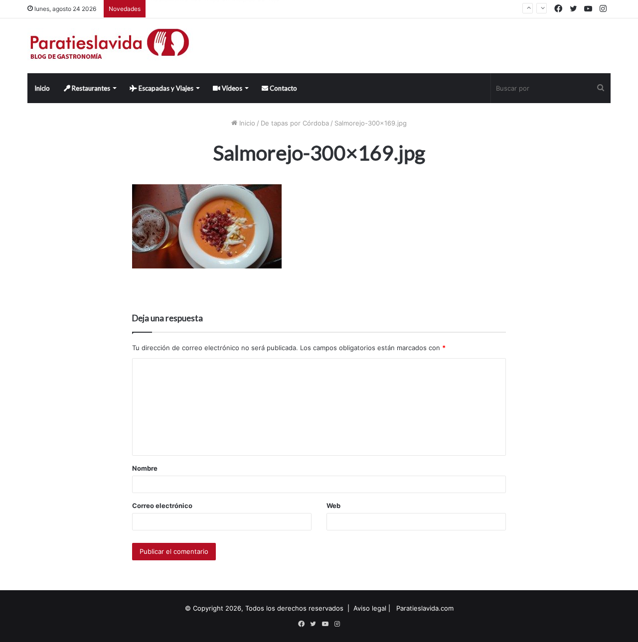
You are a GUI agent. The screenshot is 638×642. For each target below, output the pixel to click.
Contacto (282, 88)
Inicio (42, 88)
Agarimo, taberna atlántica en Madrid (208, 12)
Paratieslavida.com (425, 608)
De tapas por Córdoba (295, 123)
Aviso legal (369, 608)
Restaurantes (90, 88)
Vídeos (231, 88)
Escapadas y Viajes (165, 88)
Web (333, 506)
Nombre (145, 468)
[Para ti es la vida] (110, 45)
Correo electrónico (162, 506)
